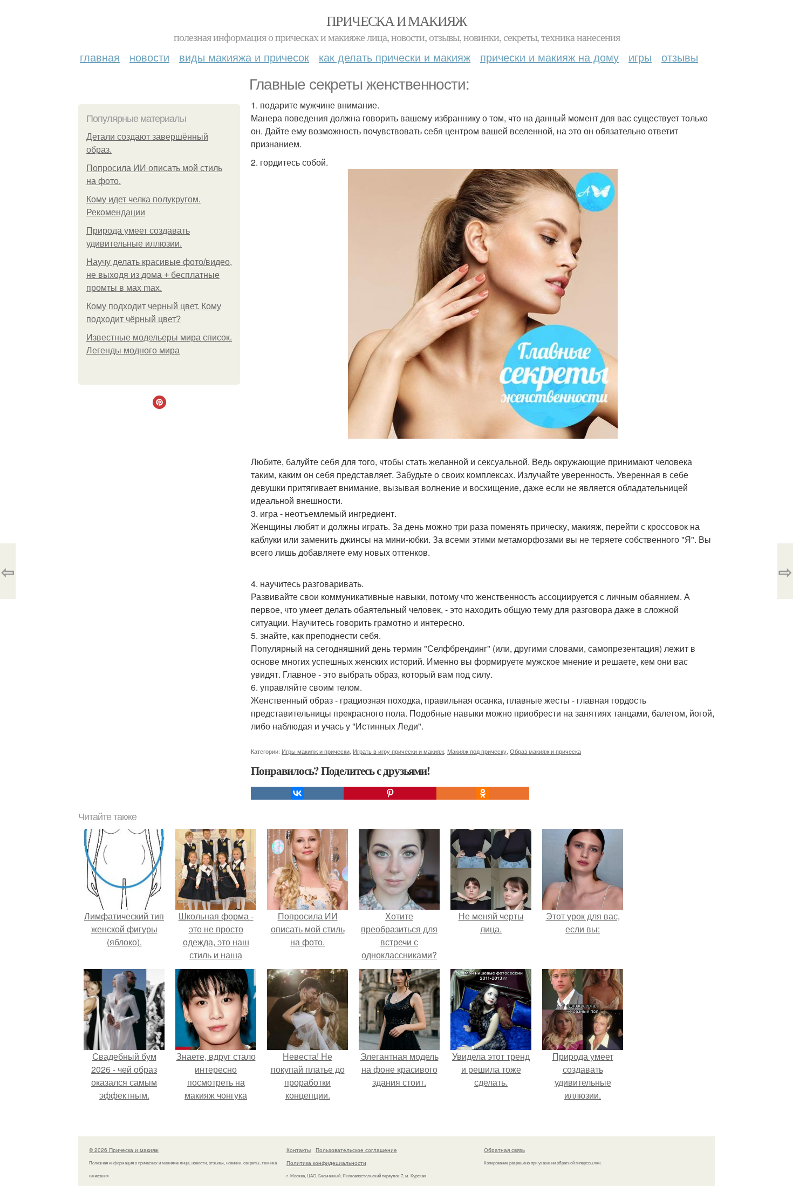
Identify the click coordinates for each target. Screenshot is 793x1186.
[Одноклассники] (482, 793)
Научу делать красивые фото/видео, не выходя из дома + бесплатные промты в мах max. (159, 274)
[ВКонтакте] (297, 793)
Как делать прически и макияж (394, 57)
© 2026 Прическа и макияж (124, 1150)
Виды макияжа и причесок (244, 57)
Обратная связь (504, 1150)
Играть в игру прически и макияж (398, 751)
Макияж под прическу (477, 751)
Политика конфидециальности (326, 1163)
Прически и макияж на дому (549, 57)
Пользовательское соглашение (356, 1150)
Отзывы (679, 57)
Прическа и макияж (396, 20)
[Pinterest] (390, 793)
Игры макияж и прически (316, 751)
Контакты (298, 1150)
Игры (640, 57)
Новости (149, 57)
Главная (100, 57)
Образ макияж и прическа (545, 751)
